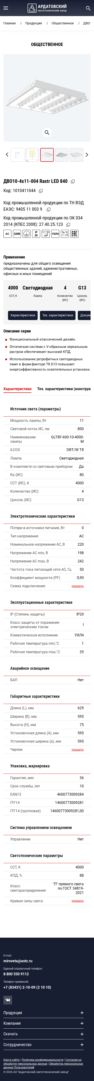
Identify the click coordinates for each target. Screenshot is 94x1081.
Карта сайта (11, 1059)
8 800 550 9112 (16, 974)
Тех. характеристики (57, 315)
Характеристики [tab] (17, 389)
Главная (9, 23)
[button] (5, 8)
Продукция (33, 23)
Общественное (63, 23)
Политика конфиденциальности (42, 1059)
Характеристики (22, 315)
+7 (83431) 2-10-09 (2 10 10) (27, 987)
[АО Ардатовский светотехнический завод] (47, 8)
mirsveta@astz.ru (17, 961)
